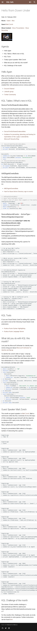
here (11, 619)
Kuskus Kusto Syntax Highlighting (14, 328)
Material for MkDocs (12, 624)
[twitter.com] (5, 628)
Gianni (9, 21)
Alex (13, 21)
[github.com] (2, 628)
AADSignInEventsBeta (11, 188)
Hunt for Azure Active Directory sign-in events (18, 191)
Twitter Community (10, 94)
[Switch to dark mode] (30, 2)
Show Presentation (18, 28)
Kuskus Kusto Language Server (14, 331)
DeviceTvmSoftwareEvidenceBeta (15, 131)
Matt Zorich (9, 24)
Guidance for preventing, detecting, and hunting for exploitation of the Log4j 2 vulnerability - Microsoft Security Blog (19, 137)
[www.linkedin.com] (9, 628)
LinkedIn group (8, 91)
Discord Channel (9, 88)
